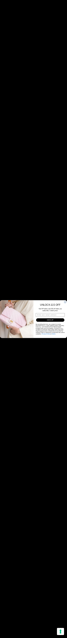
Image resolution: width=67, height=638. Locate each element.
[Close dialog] (65, 302)
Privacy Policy (46, 334)
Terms (53, 334)
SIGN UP (50, 320)
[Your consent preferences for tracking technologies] (60, 631)
